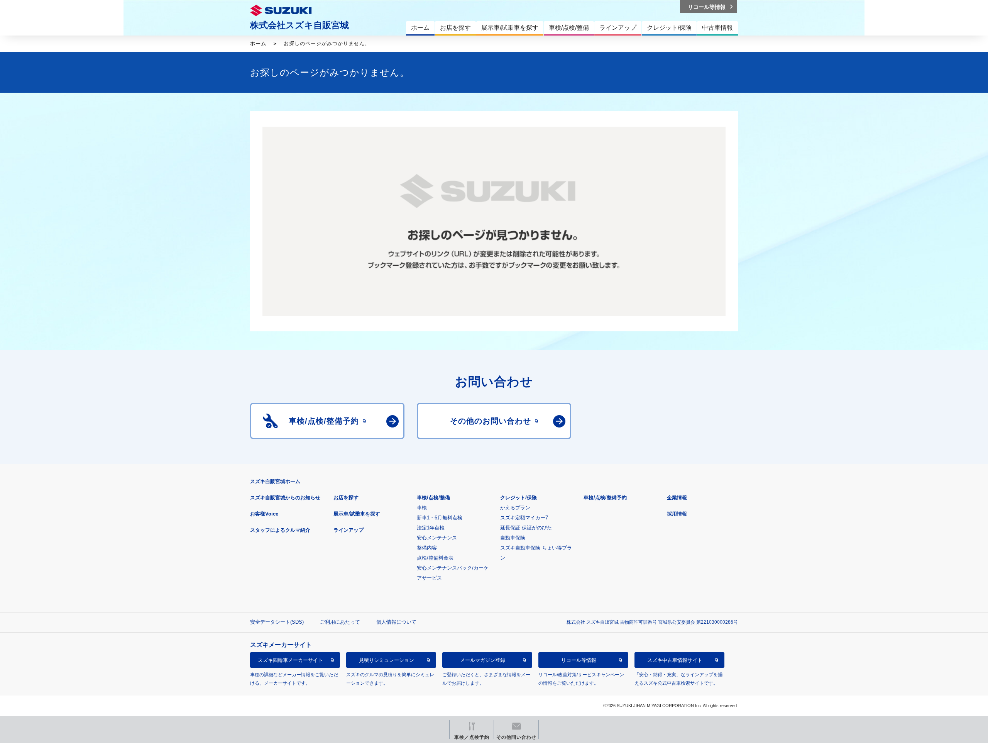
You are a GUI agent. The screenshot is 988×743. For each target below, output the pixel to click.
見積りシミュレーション (386, 660)
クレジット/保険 (518, 497)
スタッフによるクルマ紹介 (280, 530)
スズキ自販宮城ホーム (275, 481)
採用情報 (677, 514)
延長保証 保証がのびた (526, 528)
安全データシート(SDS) (277, 622)
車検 (422, 508)
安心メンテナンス (437, 538)
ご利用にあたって (340, 622)
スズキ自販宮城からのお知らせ (285, 497)
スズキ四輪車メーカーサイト (290, 660)
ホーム (258, 43)
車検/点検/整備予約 (605, 497)
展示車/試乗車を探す (356, 514)
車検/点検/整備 (433, 497)
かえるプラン (515, 508)
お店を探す (346, 497)
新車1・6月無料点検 (439, 518)
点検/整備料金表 (435, 558)
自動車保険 (512, 538)
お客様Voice (264, 514)
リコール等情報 (578, 660)
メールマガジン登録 (482, 660)
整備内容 (427, 548)
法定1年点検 (431, 528)
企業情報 (677, 497)
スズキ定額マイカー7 (524, 518)
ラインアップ (348, 530)
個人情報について (396, 622)
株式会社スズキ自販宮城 (299, 25)
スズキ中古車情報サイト (674, 660)
